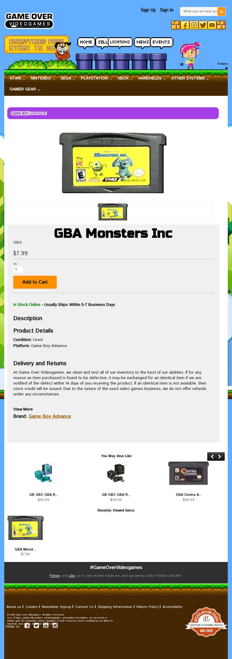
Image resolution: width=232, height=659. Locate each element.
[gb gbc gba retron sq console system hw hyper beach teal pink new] (43, 473)
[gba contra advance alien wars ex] (188, 473)
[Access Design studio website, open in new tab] (116, 622)
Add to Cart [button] (35, 282)
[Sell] (103, 41)
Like (72, 575)
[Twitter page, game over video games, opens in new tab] (36, 626)
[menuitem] (17, 78)
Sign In (166, 10)
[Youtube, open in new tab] (212, 25)
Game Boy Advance (50, 416)
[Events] (157, 41)
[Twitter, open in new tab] (203, 25)
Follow (55, 575)
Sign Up (148, 10)
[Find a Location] (121, 41)
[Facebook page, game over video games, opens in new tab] (27, 626)
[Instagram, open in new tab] (193, 25)
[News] (139, 41)
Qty (15, 263)
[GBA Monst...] (25, 528)
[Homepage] (31, 19)
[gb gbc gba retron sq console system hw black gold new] (116, 473)
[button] (212, 456)
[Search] (221, 11)
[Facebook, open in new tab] (184, 25)
